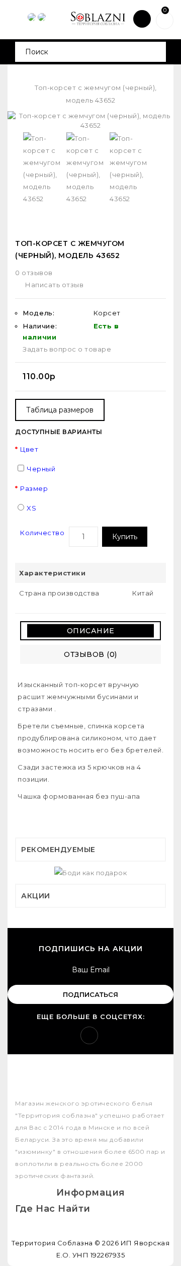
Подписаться (90, 994)
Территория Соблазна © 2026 (65, 1243)
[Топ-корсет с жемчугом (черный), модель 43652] (90, 120)
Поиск (154, 52)
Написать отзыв (54, 285)
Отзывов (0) (90, 654)
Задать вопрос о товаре (67, 349)
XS (31, 508)
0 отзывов (34, 273)
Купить (124, 536)
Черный (41, 469)
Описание (91, 630)
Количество (42, 533)
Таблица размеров (60, 409)
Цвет (29, 449)
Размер (34, 488)
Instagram (89, 1035)
